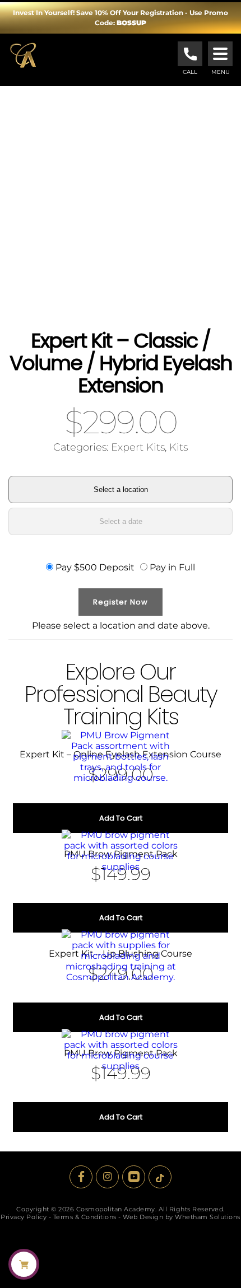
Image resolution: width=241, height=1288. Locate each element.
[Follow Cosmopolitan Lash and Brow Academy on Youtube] (133, 1176)
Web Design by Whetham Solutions (181, 1217)
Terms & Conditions (85, 1217)
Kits (178, 447)
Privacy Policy (24, 1217)
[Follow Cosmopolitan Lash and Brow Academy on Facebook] (80, 1176)
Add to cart (120, 818)
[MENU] (220, 53)
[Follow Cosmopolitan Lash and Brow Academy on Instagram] (107, 1176)
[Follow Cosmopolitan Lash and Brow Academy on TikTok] (160, 1176)
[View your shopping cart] (23, 1264)
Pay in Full (172, 567)
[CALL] (190, 53)
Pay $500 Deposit (95, 567)
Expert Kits (138, 447)
